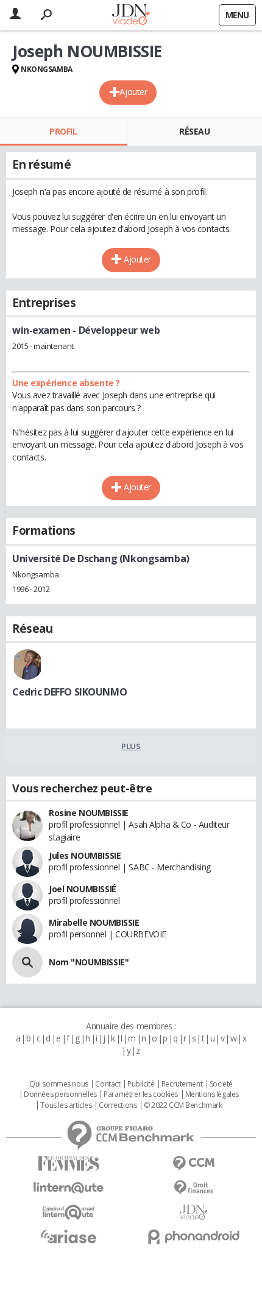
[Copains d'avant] (68, 1212)
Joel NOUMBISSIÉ (82, 889)
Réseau (194, 131)
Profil (63, 131)
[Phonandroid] (193, 1236)
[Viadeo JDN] (193, 1212)
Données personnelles (60, 1094)
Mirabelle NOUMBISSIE (94, 922)
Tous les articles (65, 1105)
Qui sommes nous (58, 1084)
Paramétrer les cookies (141, 1094)
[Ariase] (68, 1236)
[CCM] (193, 1163)
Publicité (140, 1084)
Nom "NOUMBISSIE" (89, 962)
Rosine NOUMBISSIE (89, 813)
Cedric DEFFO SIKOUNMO (69, 692)
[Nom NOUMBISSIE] (27, 962)
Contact (107, 1084)
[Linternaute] (68, 1188)
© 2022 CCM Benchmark (183, 1105)
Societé (221, 1084)
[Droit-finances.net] (193, 1188)
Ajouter (133, 91)
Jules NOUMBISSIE (85, 855)
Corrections (117, 1105)
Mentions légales (212, 1094)
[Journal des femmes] (68, 1163)
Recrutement (181, 1084)
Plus (130, 746)
